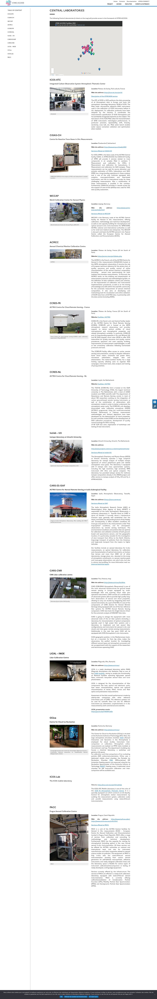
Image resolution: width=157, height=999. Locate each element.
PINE (111, 760)
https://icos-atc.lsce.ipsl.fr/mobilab (110, 785)
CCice (9, 50)
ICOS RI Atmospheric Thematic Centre (109, 791)
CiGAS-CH (11, 17)
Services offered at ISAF (99, 503)
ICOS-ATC (11, 14)
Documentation (132, 1)
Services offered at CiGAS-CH (101, 151)
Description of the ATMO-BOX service (104, 96)
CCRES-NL (11, 32)
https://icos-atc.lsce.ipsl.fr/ (113, 92)
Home (115, 1)
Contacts (122, 1)
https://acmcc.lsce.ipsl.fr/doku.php (110, 256)
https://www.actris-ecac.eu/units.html (104, 821)
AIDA (122, 738)
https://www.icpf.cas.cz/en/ (120, 819)
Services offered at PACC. (100, 825)
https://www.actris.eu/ (111, 665)
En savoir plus (93, 996)
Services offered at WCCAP (100, 214)
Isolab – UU (11, 35)
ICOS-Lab (10, 54)
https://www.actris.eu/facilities (114, 582)
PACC (9, 57)
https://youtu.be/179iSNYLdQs (102, 711)
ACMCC (10, 25)
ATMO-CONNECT (143, 1)
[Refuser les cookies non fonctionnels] (155, 994)
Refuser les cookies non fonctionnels (76, 996)
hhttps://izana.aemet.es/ (112, 499)
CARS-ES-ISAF (12, 39)
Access (118, 4)
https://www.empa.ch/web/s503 (115, 147)
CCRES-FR (11, 28)
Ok (61, 996)
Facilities (128, 4)
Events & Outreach (142, 4)
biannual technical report (100, 564)
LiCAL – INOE (12, 46)
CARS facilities (99, 673)
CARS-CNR (11, 43)
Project (110, 4)
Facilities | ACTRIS (104, 317)
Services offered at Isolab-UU (101, 452)
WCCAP (10, 21)
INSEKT (102, 766)
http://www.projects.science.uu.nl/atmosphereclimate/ (110, 449)
